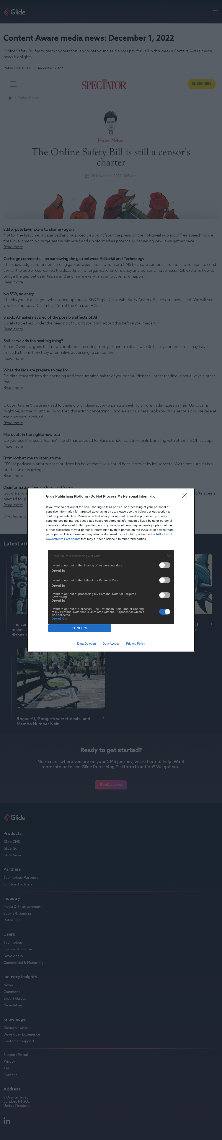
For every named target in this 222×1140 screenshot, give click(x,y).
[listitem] (111, 555)
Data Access (111, 643)
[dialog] (111, 570)
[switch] (164, 565)
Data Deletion (86, 643)
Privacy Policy (135, 643)
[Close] (186, 497)
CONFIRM (80, 628)
